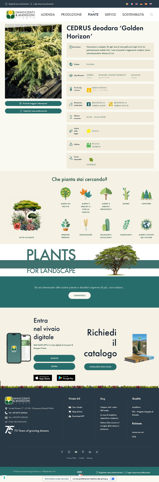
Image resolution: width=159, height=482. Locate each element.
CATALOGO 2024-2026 (100, 366)
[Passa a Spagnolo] (146, 3)
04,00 (97, 117)
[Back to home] (20, 15)
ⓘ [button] (81, 88)
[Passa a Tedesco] (141, 3)
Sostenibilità (133, 14)
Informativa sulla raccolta (57, 479)
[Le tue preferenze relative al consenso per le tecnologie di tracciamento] (4, 477)
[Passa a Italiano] (127, 3)
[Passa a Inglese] (136, 3)
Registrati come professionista (19, 4)
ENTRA (54, 366)
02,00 (89, 117)
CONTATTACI (79, 295)
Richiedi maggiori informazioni (35, 103)
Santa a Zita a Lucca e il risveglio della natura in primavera (109, 425)
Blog (102, 398)
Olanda (90, 64)
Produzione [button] (71, 14)
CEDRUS (90, 75)
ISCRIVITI (54, 358)
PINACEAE (135, 75)
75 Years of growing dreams (31, 430)
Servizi (110, 14)
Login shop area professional (43, 4)
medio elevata (99, 88)
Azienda (48, 14)
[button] (151, 15)
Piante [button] (93, 14)
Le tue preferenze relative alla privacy (90, 479)
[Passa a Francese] (131, 3)
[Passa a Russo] (150, 3)
